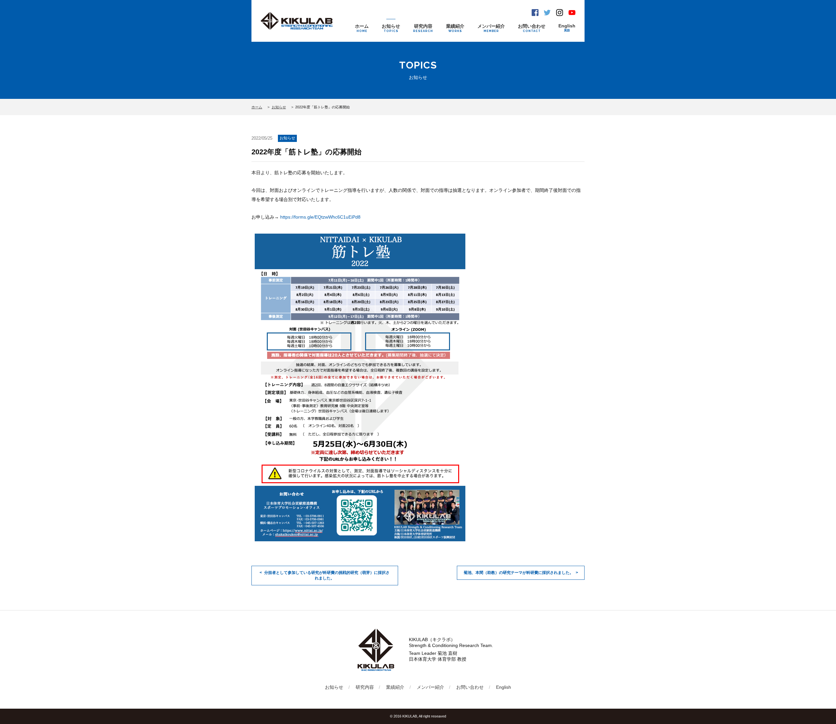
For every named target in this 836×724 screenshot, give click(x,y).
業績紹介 (455, 28)
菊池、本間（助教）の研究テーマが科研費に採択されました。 (518, 572)
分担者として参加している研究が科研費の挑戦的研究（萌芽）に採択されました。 (327, 575)
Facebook (535, 12)
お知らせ (391, 28)
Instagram (559, 12)
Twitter (547, 12)
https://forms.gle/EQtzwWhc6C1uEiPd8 (320, 217)
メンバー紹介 (491, 28)
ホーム (362, 28)
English (566, 27)
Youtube (572, 12)
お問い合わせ (531, 28)
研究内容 (423, 28)
